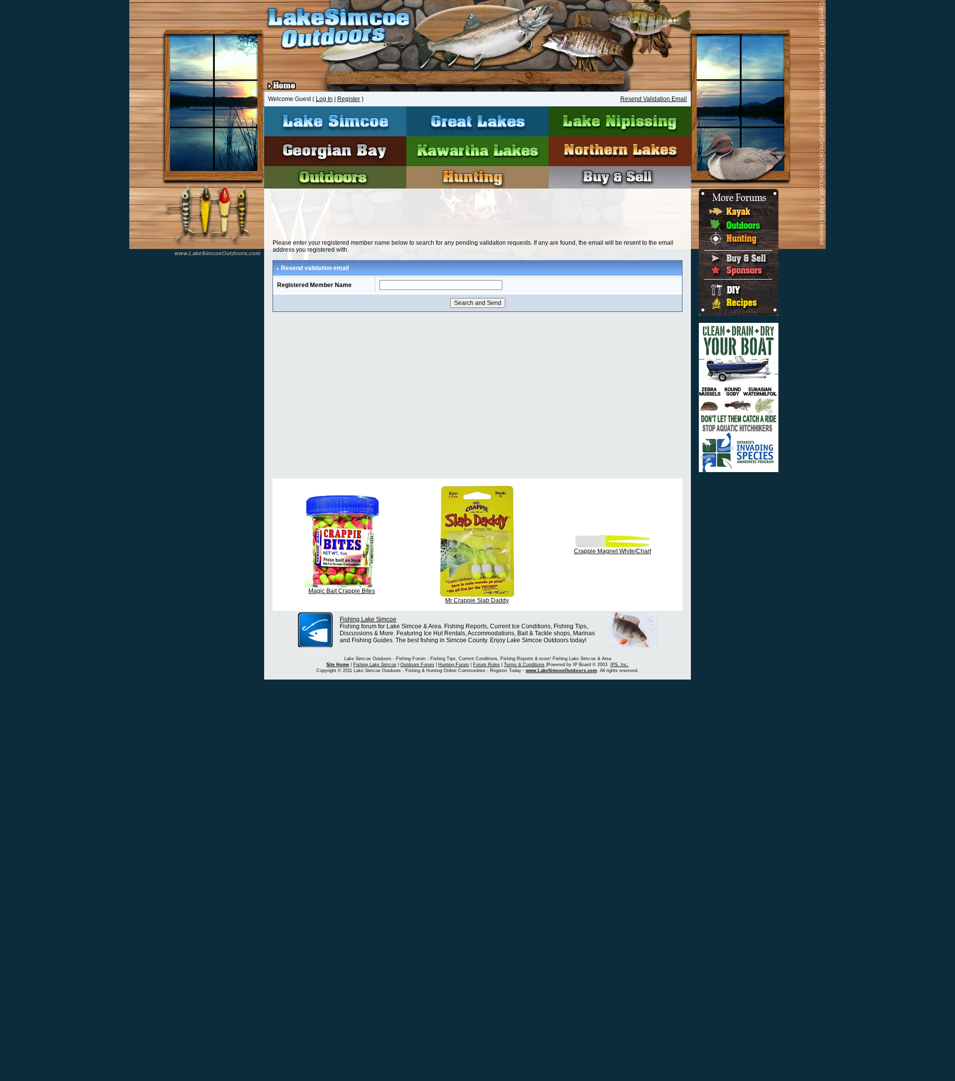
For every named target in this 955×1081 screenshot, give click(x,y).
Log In (324, 99)
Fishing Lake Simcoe (368, 619)
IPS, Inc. (619, 664)
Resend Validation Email (653, 99)
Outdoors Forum (417, 664)
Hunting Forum (453, 664)
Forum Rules (486, 664)
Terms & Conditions (524, 664)
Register (348, 99)
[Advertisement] (477, 216)
